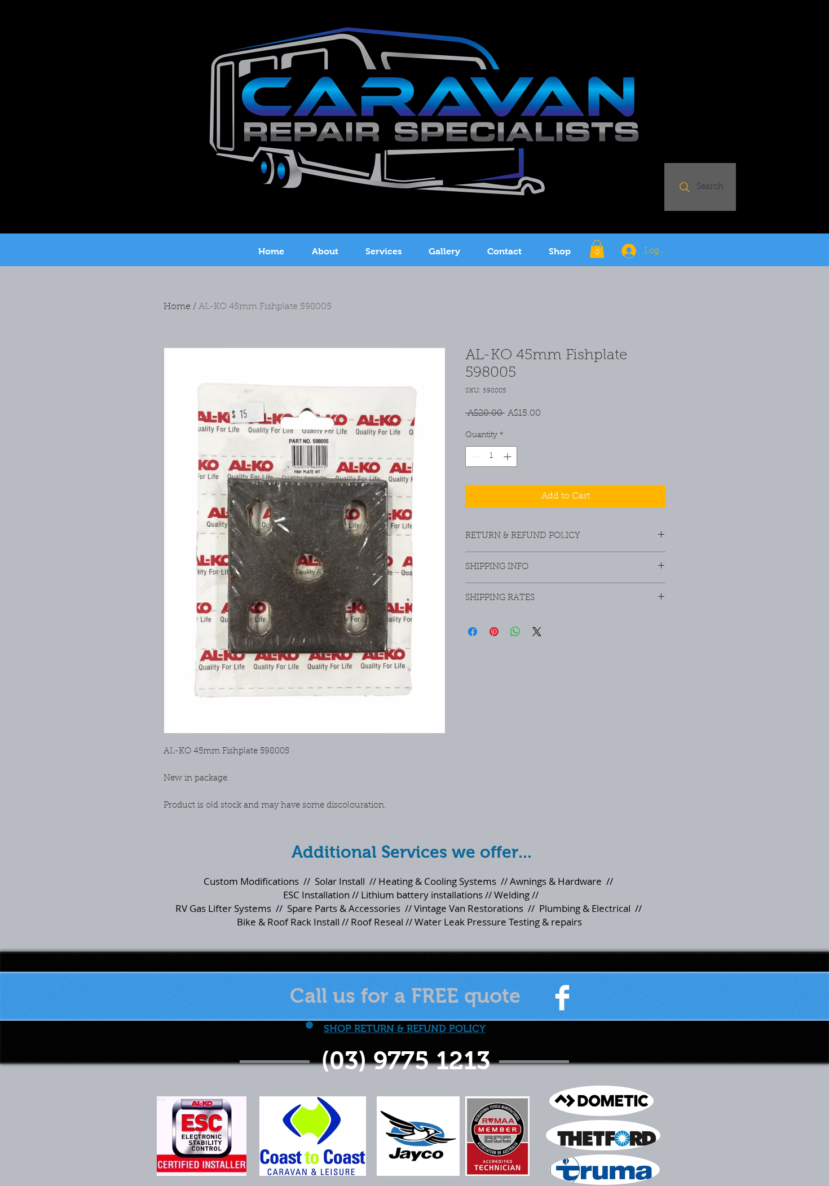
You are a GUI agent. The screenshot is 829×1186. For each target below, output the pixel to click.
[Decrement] (474, 456)
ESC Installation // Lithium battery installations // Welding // (410, 894)
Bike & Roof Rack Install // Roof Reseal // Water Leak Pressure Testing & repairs (409, 921)
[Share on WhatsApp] (515, 631)
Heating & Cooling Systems (437, 881)
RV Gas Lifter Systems (223, 908)
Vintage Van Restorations (468, 908)
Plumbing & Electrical (583, 908)
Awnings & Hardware (556, 881)
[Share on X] (537, 631)
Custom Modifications (251, 881)
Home (177, 306)
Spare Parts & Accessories (343, 908)
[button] (597, 249)
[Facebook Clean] (562, 998)
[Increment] (508, 456)
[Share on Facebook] (472, 631)
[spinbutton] (491, 456)
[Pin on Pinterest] (494, 631)
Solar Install (340, 881)
